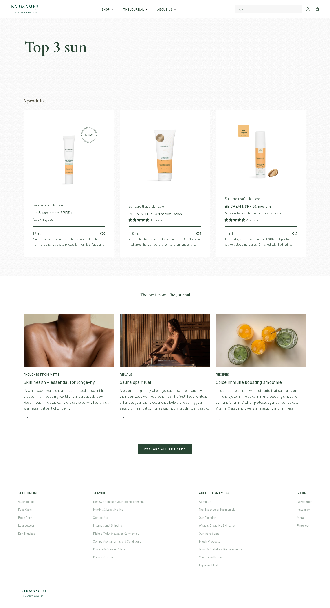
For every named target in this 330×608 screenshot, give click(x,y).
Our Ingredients (209, 533)
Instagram (303, 509)
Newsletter (304, 501)
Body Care (25, 517)
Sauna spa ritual (135, 382)
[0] (317, 8)
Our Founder (207, 517)
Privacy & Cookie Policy (109, 549)
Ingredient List (208, 565)
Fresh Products (209, 541)
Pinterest (303, 525)
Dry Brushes (26, 533)
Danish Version (103, 557)
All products (26, 501)
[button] (139, 220)
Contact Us (100, 517)
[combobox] (268, 9)
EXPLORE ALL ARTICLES (165, 449)
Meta (300, 517)
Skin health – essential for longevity (59, 382)
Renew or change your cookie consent (118, 501)
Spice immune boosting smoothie (249, 382)
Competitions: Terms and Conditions (117, 541)
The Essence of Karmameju (217, 509)
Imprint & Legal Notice (108, 509)
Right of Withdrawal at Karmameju (116, 533)
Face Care (25, 509)
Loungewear (26, 525)
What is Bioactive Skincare (217, 525)
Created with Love (211, 557)
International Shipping (107, 525)
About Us (205, 501)
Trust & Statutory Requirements (220, 549)
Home (29, 63)
